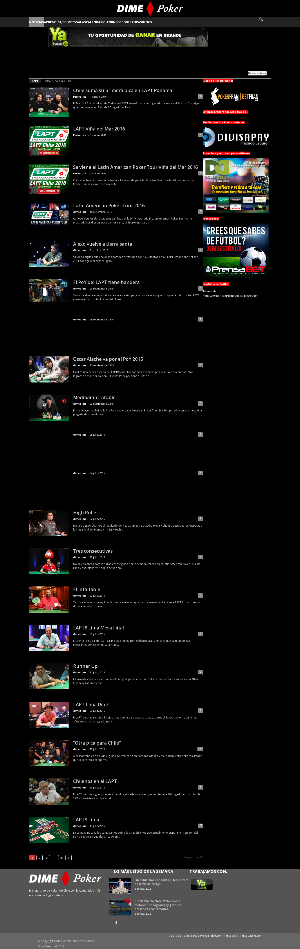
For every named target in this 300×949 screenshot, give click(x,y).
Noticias (36, 22)
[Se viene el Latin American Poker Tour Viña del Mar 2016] (49, 179)
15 (61, 858)
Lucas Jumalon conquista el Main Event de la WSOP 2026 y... (161, 882)
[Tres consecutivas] (49, 561)
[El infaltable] (49, 599)
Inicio (48, 80)
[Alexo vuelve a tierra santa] (49, 254)
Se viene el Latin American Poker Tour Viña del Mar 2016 (135, 167)
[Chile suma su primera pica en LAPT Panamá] (49, 102)
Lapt (53, 70)
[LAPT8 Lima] (49, 830)
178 (200, 595)
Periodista (80, 96)
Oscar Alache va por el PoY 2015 (108, 359)
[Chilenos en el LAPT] (49, 791)
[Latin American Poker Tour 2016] (49, 215)
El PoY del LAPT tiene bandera (106, 282)
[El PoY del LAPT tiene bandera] (49, 290)
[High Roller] (49, 523)
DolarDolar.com (179, 936)
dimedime (79, 211)
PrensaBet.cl (230, 936)
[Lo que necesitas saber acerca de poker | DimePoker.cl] (150, 8)
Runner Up (85, 666)
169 (200, 825)
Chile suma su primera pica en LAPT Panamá (122, 90)
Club (46, 70)
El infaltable (86, 589)
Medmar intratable (94, 397)
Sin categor (111, 70)
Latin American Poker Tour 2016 (109, 205)
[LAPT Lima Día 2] (49, 715)
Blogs (147, 22)
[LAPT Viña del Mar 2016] (49, 140)
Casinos (37, 70)
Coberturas (131, 22)
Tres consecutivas (93, 551)
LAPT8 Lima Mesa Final (98, 628)
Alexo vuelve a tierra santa (102, 244)
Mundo (62, 70)
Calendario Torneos (103, 22)
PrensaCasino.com (250, 936)
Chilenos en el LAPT (95, 781)
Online (86, 70)
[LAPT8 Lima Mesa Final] (49, 638)
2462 (200, 748)
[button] (264, 22)
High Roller (85, 512)
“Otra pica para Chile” (97, 743)
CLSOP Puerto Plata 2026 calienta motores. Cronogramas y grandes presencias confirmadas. (158, 905)
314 (200, 134)
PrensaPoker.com (211, 936)
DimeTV (70, 22)
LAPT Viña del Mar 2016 (99, 129)
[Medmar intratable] (49, 408)
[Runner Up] (49, 676)
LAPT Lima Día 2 (91, 704)
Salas (81, 22)
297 (200, 96)
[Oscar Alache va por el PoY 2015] (49, 369)
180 (200, 211)
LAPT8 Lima (86, 820)
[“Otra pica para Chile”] (49, 753)
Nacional (74, 70)
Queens (97, 70)
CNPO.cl (195, 936)
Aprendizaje (54, 22)
